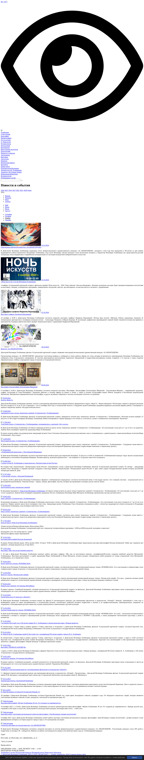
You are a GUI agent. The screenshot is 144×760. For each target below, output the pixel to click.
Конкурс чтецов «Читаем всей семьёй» (15, 575)
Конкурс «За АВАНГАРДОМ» (12, 349)
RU (2, 2)
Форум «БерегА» (7, 400)
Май (6, 205)
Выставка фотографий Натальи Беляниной (16, 539)
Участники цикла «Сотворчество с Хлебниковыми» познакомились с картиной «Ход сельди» (34, 424)
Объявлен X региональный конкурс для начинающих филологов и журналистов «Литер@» (34, 669)
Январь (7, 196)
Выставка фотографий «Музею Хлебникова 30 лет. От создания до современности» (31, 703)
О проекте (73, 754)
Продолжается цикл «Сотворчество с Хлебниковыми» (20, 441)
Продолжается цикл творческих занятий (15, 487)
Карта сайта (81, 754)
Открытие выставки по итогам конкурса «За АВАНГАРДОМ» (23, 725)
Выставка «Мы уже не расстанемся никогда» (17, 550)
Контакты (57, 752)
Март (7, 200)
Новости (28, 752)
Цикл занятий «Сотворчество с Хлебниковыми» (18, 498)
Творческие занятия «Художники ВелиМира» (17, 658)
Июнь (7, 207)
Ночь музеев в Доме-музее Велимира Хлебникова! (19, 523)
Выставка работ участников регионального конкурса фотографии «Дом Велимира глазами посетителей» (38, 714)
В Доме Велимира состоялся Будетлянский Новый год (20, 692)
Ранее (29, 190)
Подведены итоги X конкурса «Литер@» (15, 597)
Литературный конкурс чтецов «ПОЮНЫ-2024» (18, 610)
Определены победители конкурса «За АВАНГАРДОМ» (21, 247)
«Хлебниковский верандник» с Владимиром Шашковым (21, 452)
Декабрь (8, 220)
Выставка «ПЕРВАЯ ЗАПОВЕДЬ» (13, 647)
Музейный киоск (38, 752)
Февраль (8, 198)
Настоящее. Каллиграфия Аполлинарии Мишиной (19, 387)
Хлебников (5, 752)
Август (7, 211)
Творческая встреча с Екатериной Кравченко (17, 681)
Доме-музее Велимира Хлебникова (32, 491)
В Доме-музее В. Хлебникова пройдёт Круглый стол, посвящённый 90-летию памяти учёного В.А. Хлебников (41, 634)
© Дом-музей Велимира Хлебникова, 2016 (16, 754)
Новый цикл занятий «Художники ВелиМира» (18, 586)
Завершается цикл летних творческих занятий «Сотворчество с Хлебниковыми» (30, 413)
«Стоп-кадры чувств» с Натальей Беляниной (17, 476)
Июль (7, 209)
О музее (12, 752)
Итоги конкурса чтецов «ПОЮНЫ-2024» (16, 563)
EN (5, 2)
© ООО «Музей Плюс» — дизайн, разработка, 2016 (50, 754)
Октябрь (8, 216)
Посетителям (20, 752)
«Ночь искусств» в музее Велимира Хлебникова (18, 282)
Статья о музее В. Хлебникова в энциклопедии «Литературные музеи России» (29, 463)
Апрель (7, 201)
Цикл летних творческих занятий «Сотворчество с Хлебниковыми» (25, 511)
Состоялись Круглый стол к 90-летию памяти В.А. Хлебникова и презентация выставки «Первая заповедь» (40, 623)
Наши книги (49, 752)
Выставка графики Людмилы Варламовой (16, 314)
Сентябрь (8, 214)
